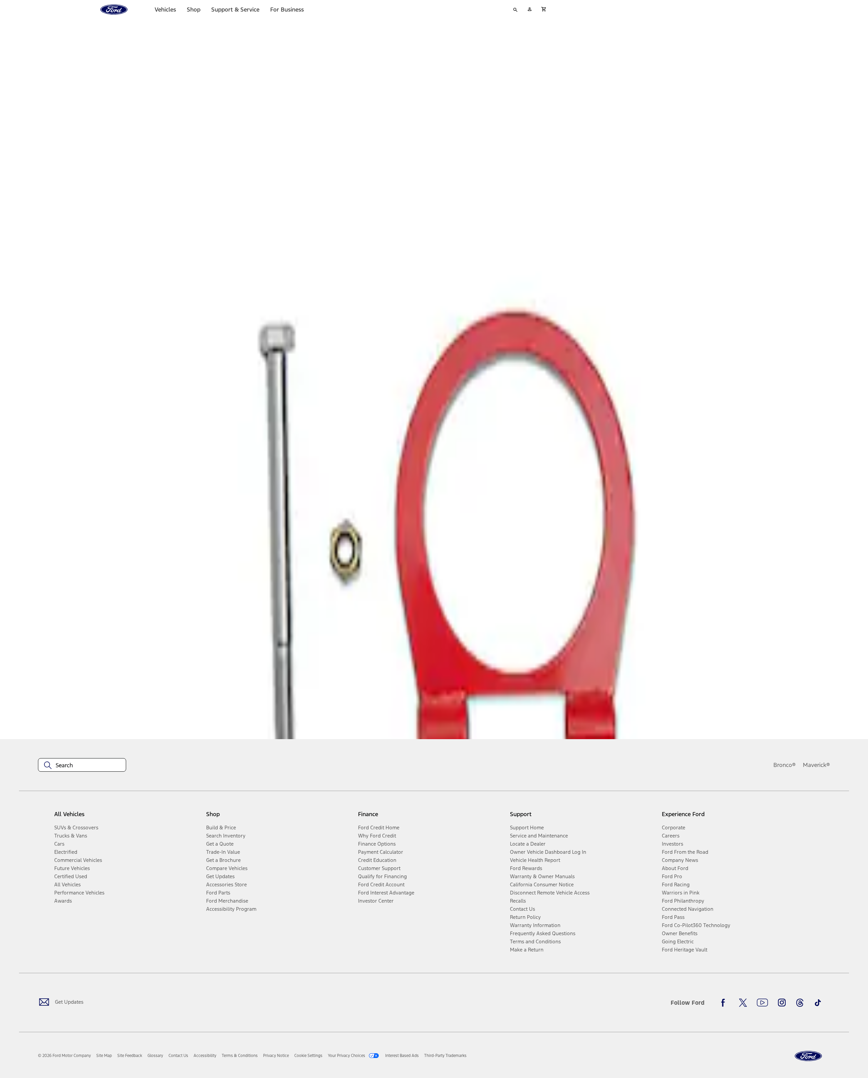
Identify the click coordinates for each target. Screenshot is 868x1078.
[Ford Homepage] (808, 1056)
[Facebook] (725, 1003)
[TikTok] (818, 1003)
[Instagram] (782, 1003)
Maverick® (816, 765)
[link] (104, 1055)
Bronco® (784, 765)
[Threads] (800, 1003)
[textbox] (82, 765)
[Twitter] (743, 1003)
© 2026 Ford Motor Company (64, 1055)
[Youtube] (762, 1003)
